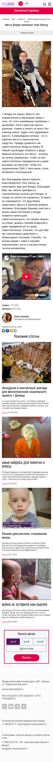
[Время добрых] (8, 3)
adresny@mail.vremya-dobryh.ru (32, 724)
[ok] (23, 706)
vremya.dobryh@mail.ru (12, 689)
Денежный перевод (26, 10)
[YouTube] (4, 706)
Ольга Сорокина (21, 316)
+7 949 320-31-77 (9, 724)
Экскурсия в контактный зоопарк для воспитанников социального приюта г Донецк (24, 392)
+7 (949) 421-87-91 (10, 742)
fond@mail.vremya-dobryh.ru (15, 748)
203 (21, 742)
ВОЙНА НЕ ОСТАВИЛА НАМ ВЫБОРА (24, 605)
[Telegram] (17, 706)
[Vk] (11, 706)
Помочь (26, 657)
